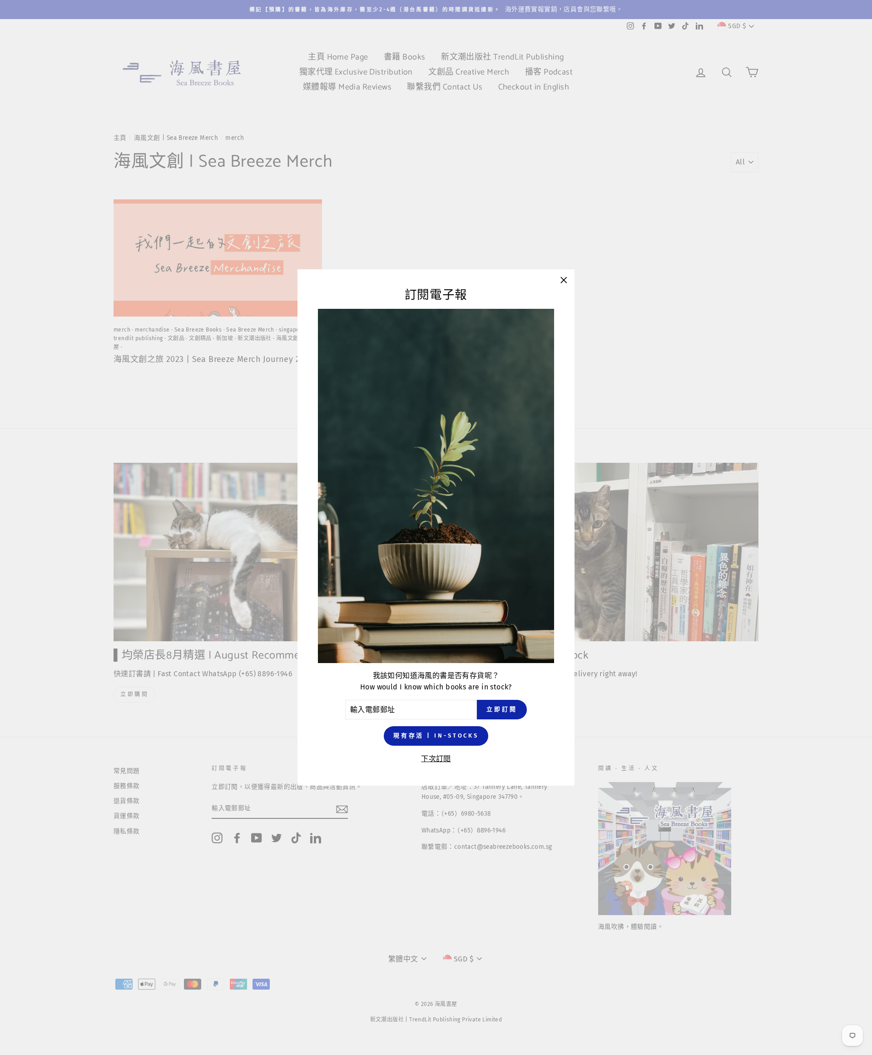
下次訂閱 (436, 758)
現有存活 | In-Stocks (436, 736)
